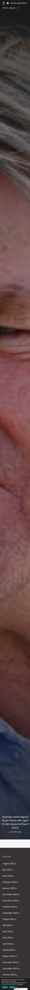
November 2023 (10, 968)
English (18, 989)
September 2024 (10, 913)
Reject (12, 987)
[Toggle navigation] (3, 3)
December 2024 (10, 894)
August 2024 (8, 919)
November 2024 (10, 900)
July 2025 (7, 869)
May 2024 (7, 937)
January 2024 (9, 956)
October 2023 (9, 974)
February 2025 (9, 882)
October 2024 (9, 906)
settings (20, 984)
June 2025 (7, 876)
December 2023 (10, 962)
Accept (5, 987)
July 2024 (7, 925)
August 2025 (8, 863)
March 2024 (8, 950)
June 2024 (7, 931)
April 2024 (7, 943)
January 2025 (9, 888)
